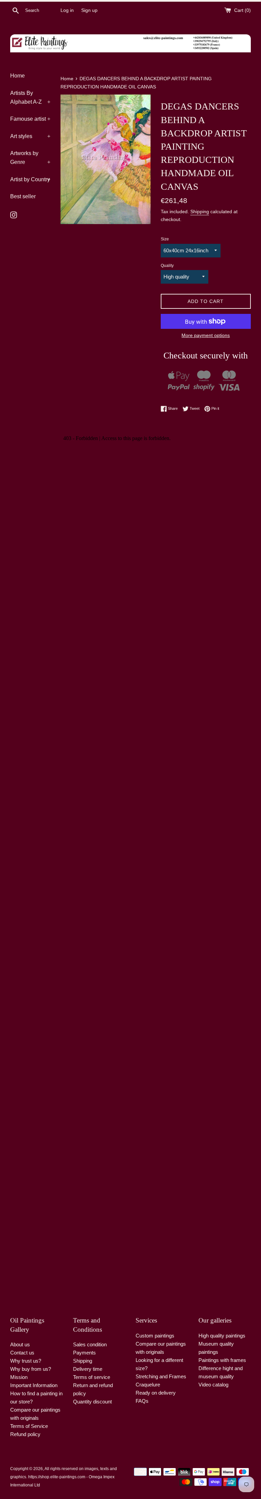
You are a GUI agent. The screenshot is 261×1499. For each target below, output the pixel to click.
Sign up (89, 10)
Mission (19, 1377)
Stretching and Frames (161, 1376)
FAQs (142, 1401)
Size (165, 239)
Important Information (33, 1385)
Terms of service (91, 1377)
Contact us (22, 1352)
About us (20, 1344)
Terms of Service (29, 1426)
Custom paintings (155, 1335)
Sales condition (90, 1344)
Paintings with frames (222, 1360)
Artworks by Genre (30, 157)
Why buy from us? (30, 1369)
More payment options (205, 335)
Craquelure (148, 1384)
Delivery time (87, 1369)
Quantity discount (92, 1401)
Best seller (23, 196)
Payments (84, 1352)
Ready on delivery (156, 1393)
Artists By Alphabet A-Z (30, 97)
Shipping (199, 211)
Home (17, 76)
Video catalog (213, 1384)
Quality (167, 265)
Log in (67, 10)
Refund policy (25, 1434)
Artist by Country (30, 179)
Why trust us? (25, 1361)
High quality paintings (221, 1335)
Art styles (30, 136)
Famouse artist (30, 119)
